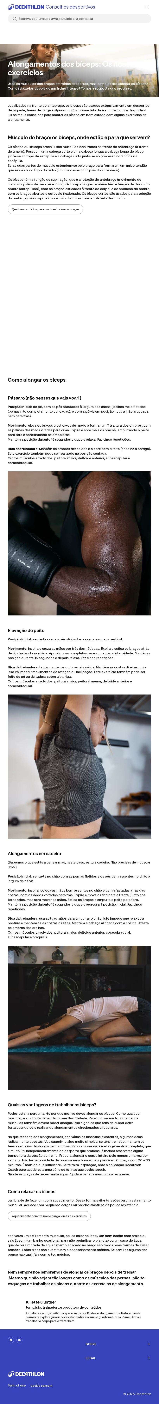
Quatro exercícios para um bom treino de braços (45, 209)
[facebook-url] (11, 1340)
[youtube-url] (19, 1340)
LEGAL (91, 1358)
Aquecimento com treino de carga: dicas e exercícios (49, 1216)
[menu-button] (146, 7)
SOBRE (91, 1344)
